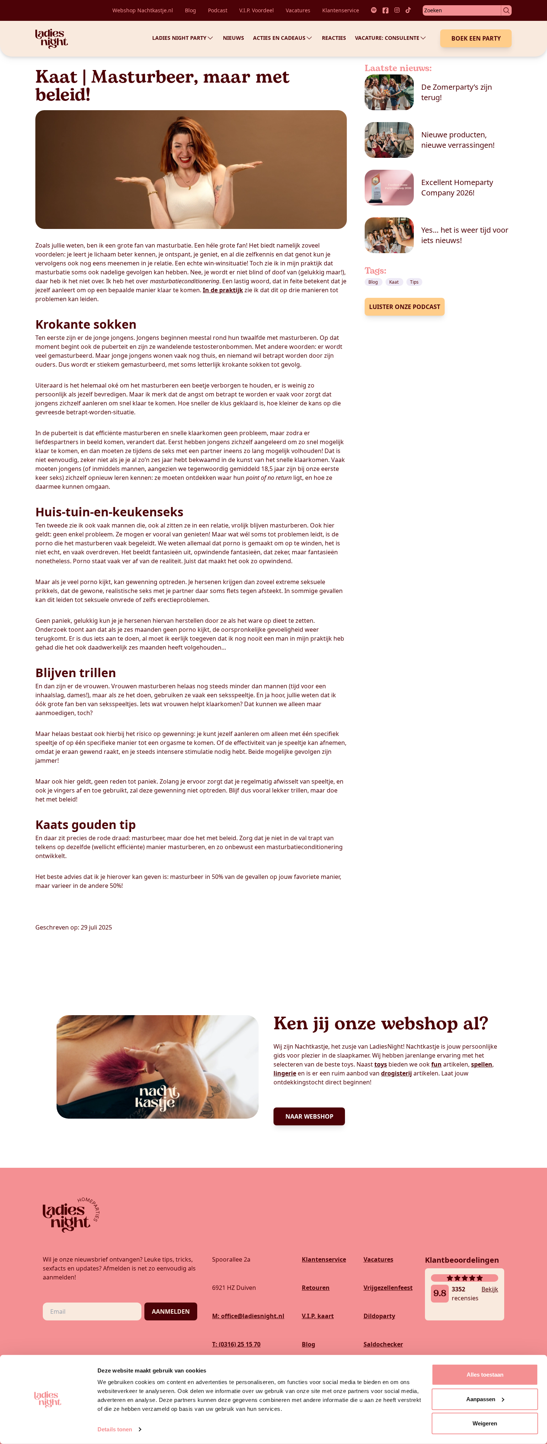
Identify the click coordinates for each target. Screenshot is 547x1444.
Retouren (316, 1288)
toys (380, 1064)
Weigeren (485, 1423)
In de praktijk (223, 290)
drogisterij (396, 1073)
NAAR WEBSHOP (309, 1116)
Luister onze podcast (404, 307)
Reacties (334, 37)
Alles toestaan (485, 1374)
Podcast (217, 10)
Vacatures (298, 10)
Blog (190, 10)
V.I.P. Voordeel (256, 10)
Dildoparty (379, 1316)
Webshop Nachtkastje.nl (142, 10)
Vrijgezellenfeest (388, 1288)
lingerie (285, 1073)
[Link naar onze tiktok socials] (408, 10)
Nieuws (233, 37)
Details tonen (114, 1429)
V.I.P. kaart (318, 1316)
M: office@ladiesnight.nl (248, 1316)
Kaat (394, 282)
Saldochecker (383, 1344)
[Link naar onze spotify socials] (374, 10)
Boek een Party (476, 38)
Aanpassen (480, 1399)
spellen (481, 1064)
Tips (414, 282)
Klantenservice (340, 10)
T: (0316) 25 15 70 (236, 1344)
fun (436, 1064)
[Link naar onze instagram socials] (397, 10)
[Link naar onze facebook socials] (385, 10)
